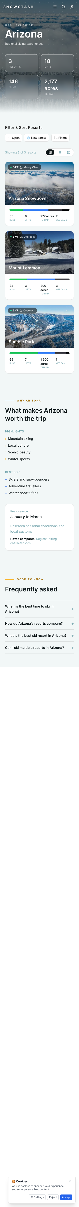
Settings (39, 1197)
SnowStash (18, 7)
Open (16, 137)
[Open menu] (55, 7)
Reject (53, 1197)
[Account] (72, 7)
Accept (66, 1197)
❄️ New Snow (36, 137)
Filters (62, 137)
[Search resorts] (63, 7)
